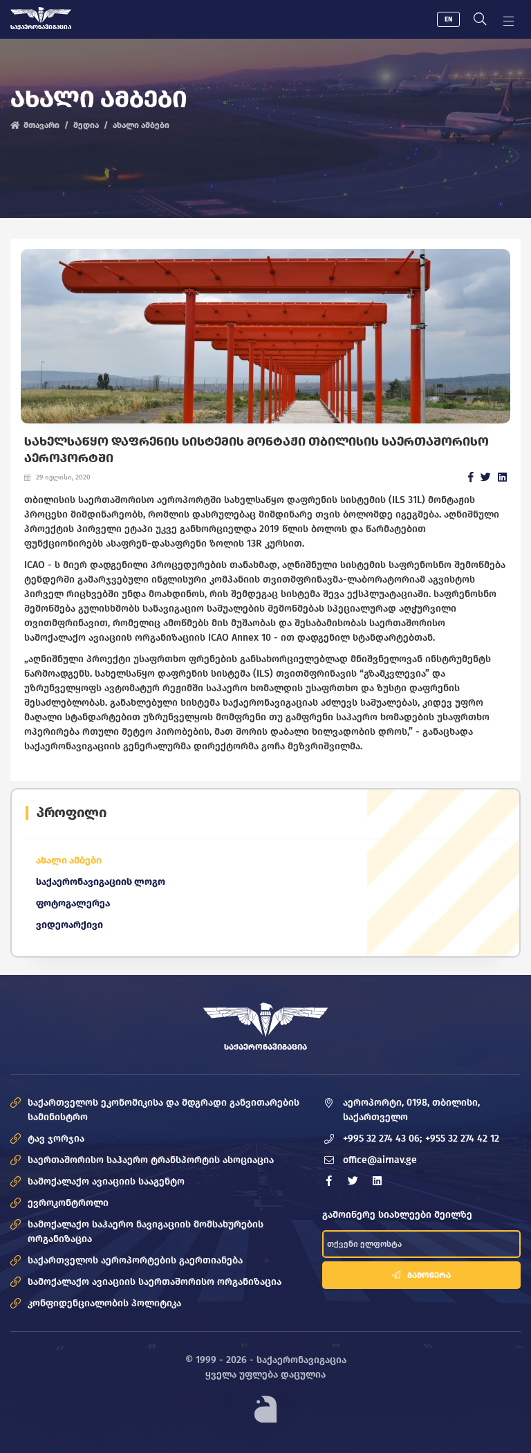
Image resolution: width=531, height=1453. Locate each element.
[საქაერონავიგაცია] (40, 15)
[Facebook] (471, 477)
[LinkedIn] (502, 477)
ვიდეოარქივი (69, 925)
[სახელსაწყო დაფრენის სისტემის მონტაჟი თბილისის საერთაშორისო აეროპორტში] (265, 336)
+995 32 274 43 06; (382, 1138)
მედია (86, 125)
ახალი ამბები (141, 125)
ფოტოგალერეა (73, 903)
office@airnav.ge (380, 1160)
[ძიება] (480, 19)
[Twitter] (486, 477)
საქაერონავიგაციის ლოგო (100, 882)
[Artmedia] (265, 1408)
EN (449, 19)
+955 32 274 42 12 (462, 1138)
